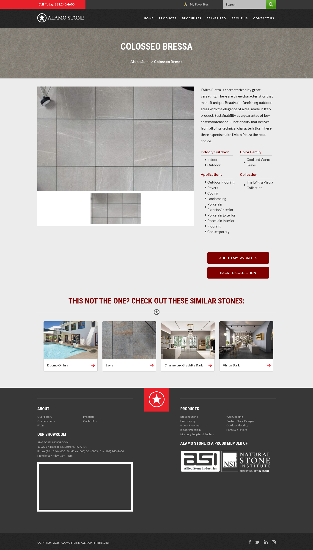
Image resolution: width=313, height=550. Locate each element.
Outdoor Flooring (237, 425)
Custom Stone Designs (240, 421)
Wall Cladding (234, 416)
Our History (44, 416)
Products (167, 18)
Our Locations (46, 421)
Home (148, 18)
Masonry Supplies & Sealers (197, 434)
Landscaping (187, 421)
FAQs (40, 425)
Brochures (191, 18)
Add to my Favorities (238, 258)
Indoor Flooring (189, 425)
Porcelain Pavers (236, 429)
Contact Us (263, 18)
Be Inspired (216, 18)
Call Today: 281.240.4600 (56, 4)
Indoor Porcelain (190, 429)
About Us (239, 18)
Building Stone (189, 416)
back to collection (238, 273)
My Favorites (199, 4)
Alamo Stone (140, 61)
